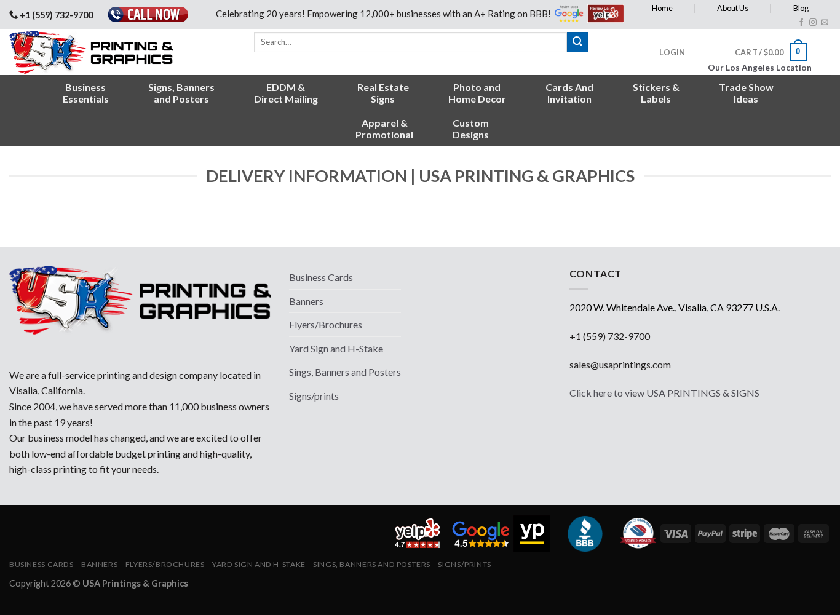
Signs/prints (314, 396)
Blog (801, 8)
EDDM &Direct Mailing (286, 93)
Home (662, 8)
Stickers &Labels (656, 93)
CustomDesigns (471, 128)
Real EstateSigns (383, 93)
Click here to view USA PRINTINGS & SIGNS (664, 393)
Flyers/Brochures (325, 324)
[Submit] (577, 42)
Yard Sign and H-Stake (336, 348)
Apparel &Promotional (384, 128)
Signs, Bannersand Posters (181, 93)
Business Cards (321, 277)
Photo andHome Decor (477, 93)
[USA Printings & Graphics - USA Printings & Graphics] (100, 52)
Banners (306, 301)
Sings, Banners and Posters (345, 372)
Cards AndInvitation (569, 93)
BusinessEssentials (86, 93)
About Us (732, 8)
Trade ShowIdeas (746, 93)
